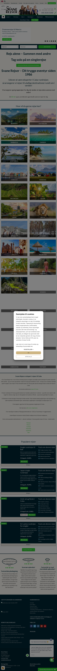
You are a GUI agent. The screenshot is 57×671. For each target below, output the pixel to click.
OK (28, 353)
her (32, 346)
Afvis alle (28, 356)
